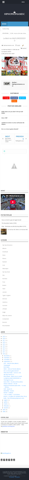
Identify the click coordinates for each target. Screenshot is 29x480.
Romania (4, 278)
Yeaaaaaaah (7, 365)
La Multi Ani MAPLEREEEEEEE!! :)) (12, 378)
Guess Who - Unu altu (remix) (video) (13, 382)
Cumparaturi (5, 319)
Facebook (14, 98)
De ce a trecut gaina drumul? (9, 129)
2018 (4, 338)
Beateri (4, 285)
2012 (4, 350)
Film (3, 275)
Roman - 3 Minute (8, 392)
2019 (4, 336)
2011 (4, 352)
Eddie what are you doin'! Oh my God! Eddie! (12, 112)
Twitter (23, 98)
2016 (4, 342)
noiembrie (7, 357)
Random (24, 48)
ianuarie (6, 407)
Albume (4, 248)
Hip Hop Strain (6, 272)
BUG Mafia (6, 367)
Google (6, 98)
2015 (4, 344)
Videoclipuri (5, 268)
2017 (4, 340)
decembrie (7, 355)
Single (3, 312)
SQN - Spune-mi (8, 389)
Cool (3, 265)
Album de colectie (7, 315)
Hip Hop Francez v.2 (9, 374)
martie (6, 404)
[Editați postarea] (22, 45)
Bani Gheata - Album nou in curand (8, 140)
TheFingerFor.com (20, 141)
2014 (4, 346)
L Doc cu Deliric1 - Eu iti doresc (12, 394)
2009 (4, 409)
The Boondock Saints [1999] (9, 223)
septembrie (7, 361)
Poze (3, 282)
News (3, 255)
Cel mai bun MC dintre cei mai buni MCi (17, 229)
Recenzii (4, 322)
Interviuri (4, 298)
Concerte (4, 305)
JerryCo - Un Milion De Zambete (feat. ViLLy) (15, 396)
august (6, 400)
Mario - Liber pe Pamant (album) (12, 369)
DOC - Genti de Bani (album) (11, 363)
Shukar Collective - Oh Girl (10, 383)
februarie (6, 406)
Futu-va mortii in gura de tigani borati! (11, 220)
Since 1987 (4, 118)
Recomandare (6, 325)
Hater (3, 288)
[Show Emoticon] (4, 151)
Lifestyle (4, 309)
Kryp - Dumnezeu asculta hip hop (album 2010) (14, 226)
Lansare (4, 292)
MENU (23, 2)
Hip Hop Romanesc (7, 245)
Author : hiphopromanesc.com (18, 84)
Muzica (4, 258)
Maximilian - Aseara (9, 391)
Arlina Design (13, 476)
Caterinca (4, 302)
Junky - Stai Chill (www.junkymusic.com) (14, 398)
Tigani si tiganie (6, 295)
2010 (4, 354)
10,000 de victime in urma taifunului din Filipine (12, 123)
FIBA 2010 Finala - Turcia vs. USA (12, 372)
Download (5, 252)
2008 (4, 411)
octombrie (7, 359)
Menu (4, 24)
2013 (4, 348)
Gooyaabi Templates (14, 477)
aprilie (5, 402)
